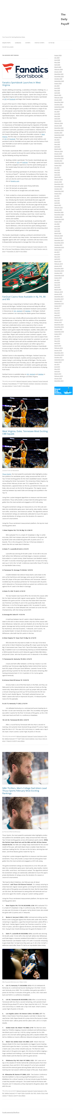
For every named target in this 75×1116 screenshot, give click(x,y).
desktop (27, 311)
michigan (31, 384)
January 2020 (58, 238)
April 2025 (57, 93)
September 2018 (59, 275)
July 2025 (56, 86)
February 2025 (58, 97)
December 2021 (58, 184)
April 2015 (57, 371)
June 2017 (57, 310)
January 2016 (58, 350)
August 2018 (58, 278)
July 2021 (56, 196)
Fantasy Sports (39, 43)
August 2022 (58, 165)
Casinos (29, 381)
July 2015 (56, 364)
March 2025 (57, 95)
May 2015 (57, 369)
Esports (27, 43)
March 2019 (57, 261)
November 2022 (59, 158)
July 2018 (56, 280)
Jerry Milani (24, 251)
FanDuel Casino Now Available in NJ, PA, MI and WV (24, 298)
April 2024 (57, 118)
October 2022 (58, 161)
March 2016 (57, 346)
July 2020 (56, 224)
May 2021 (57, 200)
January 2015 (58, 378)
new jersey (38, 384)
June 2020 (57, 226)
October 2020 (58, 217)
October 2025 (58, 79)
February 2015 (58, 376)
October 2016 (58, 329)
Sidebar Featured (25, 249)
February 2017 (58, 320)
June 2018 (57, 282)
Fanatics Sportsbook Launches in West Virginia (21, 83)
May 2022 (57, 172)
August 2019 (58, 250)
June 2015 (57, 367)
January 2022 (58, 182)
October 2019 (58, 245)
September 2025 (59, 81)
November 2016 (59, 327)
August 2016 (58, 334)
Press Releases (15, 249)
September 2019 (59, 247)
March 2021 (57, 205)
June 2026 (57, 60)
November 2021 (59, 186)
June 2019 (57, 254)
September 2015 (59, 360)
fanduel (26, 384)
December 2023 (58, 128)
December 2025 (58, 74)
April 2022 (57, 175)
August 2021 (58, 193)
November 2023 (59, 130)
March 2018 (57, 289)
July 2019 (56, 252)
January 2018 (58, 294)
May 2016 (57, 341)
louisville (27, 1093)
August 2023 (58, 137)
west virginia (8, 386)
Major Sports (6, 43)
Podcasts (5, 384)
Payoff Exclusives (7, 47)
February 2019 (58, 264)
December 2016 (58, 324)
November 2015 (59, 355)
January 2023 (58, 154)
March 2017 (57, 317)
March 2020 (57, 233)
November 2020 (59, 214)
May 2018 (57, 285)
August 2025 (58, 83)
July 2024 (56, 111)
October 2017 (58, 301)
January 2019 (58, 266)
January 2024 (58, 125)
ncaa (36, 739)
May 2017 (57, 313)
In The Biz (51, 43)
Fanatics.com (15, 181)
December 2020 (58, 212)
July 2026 (56, 58)
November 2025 (59, 76)
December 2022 (58, 156)
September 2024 (59, 107)
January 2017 (58, 322)
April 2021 (57, 203)
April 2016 (57, 343)
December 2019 (58, 240)
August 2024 (58, 109)
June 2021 (57, 198)
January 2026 (58, 72)
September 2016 (59, 332)
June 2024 (57, 114)
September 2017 (59, 303)
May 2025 (57, 90)
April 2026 (57, 65)
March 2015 (57, 374)
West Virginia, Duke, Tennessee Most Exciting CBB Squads (25, 432)
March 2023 (57, 149)
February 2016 (58, 348)
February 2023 (58, 151)
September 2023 (59, 135)
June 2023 (57, 142)
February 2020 (58, 236)
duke (23, 739)
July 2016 (56, 336)
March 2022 (57, 177)
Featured (30, 247)
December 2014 (58, 381)
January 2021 (58, 210)
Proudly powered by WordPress (10, 1112)
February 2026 (58, 69)
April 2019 (57, 259)
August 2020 (58, 221)
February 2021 (58, 207)
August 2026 (58, 55)
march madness (29, 739)
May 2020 (57, 228)
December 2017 (58, 296)
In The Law (8, 249)
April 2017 (57, 315)
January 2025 (58, 100)
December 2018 (58, 268)
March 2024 (57, 121)
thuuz (40, 739)
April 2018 (57, 287)
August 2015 (58, 362)
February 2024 (58, 123)
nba (32, 1093)
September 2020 (59, 219)
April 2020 (57, 231)
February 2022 (58, 179)
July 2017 (56, 308)
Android (12, 99)
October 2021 (58, 189)
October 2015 (58, 357)
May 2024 (57, 116)
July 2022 (56, 168)
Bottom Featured (22, 247)
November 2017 (59, 299)
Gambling (18, 43)
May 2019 (57, 257)
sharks (39, 1093)
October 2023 (58, 132)
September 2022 (59, 163)
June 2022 (57, 170)
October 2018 (58, 273)
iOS (5, 99)
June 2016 (57, 339)
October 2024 (58, 104)
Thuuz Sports (6, 474)
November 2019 (59, 243)
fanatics (40, 249)
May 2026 (57, 62)
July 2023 (56, 140)
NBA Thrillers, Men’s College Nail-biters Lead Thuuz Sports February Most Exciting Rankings (24, 791)
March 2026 (57, 67)
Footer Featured (38, 247)
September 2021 (59, 191)
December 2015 (58, 353)
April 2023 (57, 147)
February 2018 (58, 292)
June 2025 (57, 88)
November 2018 (59, 271)
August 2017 (58, 306)
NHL (35, 1093)
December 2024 (58, 102)
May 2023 (57, 144)
